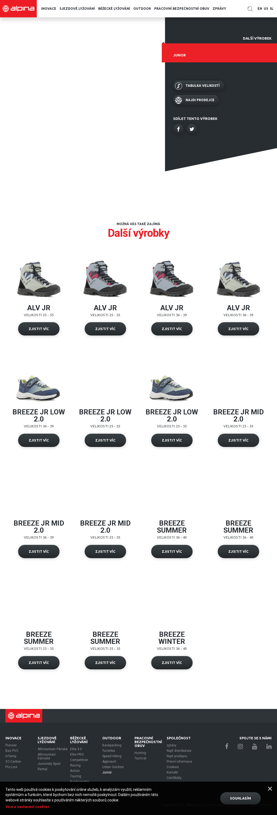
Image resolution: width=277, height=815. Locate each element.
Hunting (140, 753)
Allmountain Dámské (47, 756)
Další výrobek (257, 38)
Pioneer (11, 745)
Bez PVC (11, 751)
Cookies (173, 767)
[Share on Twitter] (192, 129)
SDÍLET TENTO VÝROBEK (195, 118)
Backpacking (111, 745)
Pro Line (11, 767)
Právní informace (179, 761)
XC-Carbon (13, 761)
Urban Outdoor (113, 767)
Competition (79, 760)
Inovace (48, 8)
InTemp (10, 756)
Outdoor (142, 8)
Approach (109, 761)
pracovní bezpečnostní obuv (181, 8)
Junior (107, 772)
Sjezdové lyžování (77, 8)
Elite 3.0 (76, 749)
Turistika (108, 751)
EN (260, 8)
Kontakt (172, 772)
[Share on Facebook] (178, 129)
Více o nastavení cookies (27, 806)
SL (271, 8)
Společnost (179, 738)
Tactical (140, 758)
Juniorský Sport (49, 764)
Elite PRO (77, 754)
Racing (75, 765)
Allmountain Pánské (53, 749)
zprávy (219, 8)
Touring (75, 776)
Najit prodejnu (177, 756)
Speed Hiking (111, 756)
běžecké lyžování (114, 8)
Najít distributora (179, 751)
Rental (42, 769)
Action (75, 771)
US (266, 8)
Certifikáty (174, 778)
